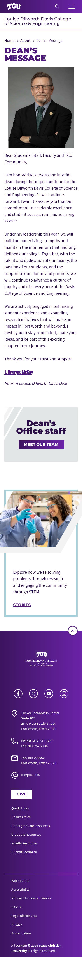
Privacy (16, 924)
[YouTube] (48, 693)
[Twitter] (33, 693)
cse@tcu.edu (30, 774)
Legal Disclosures (24, 915)
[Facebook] (18, 693)
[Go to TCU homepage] (14, 6)
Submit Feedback (24, 852)
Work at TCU (20, 880)
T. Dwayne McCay (18, 372)
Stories (22, 605)
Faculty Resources (24, 843)
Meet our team (41, 444)
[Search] (57, 6)
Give (22, 794)
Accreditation (21, 933)
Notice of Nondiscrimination (32, 898)
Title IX (16, 907)
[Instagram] (64, 693)
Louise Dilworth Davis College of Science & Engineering (37, 21)
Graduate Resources (26, 834)
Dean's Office (21, 817)
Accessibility (20, 889)
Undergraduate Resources (30, 825)
